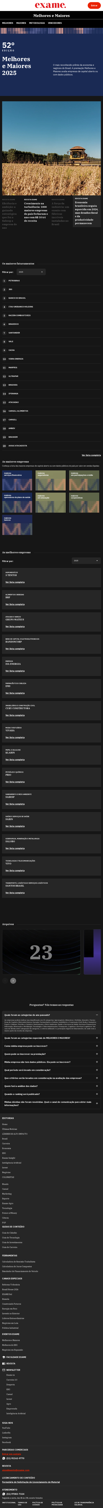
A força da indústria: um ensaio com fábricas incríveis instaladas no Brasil (60, 214)
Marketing (7, 1194)
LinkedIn (6, 1433)
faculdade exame (16, 1357)
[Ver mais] (97, 1038)
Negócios (6, 1172)
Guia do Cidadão (9, 1233)
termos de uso (22, 1504)
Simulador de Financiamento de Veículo (20, 1271)
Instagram (7, 1437)
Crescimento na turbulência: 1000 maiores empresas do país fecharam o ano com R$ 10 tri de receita (36, 212)
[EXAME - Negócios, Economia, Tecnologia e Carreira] (50, 5)
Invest (5, 1167)
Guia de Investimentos (12, 1242)
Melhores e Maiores (51, 15)
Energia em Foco (9, 1309)
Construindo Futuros (11, 1304)
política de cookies (37, 1504)
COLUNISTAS (8, 1177)
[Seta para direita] (13, 981)
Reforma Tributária (11, 1284)
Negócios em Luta (10, 1323)
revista (10, 1363)
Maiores (21, 23)
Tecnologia (7, 1208)
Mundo (5, 1184)
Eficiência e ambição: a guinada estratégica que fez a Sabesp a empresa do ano (9, 215)
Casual (5, 1189)
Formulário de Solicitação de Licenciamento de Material (31, 1482)
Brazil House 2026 (10, 1289)
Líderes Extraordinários (13, 1318)
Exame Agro (7, 1203)
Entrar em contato (11, 1454)
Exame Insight (8, 1158)
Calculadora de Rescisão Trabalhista (18, 1261)
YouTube (6, 1428)
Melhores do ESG (10, 1345)
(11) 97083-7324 (15, 1494)
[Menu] (4, 5)
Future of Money (9, 1213)
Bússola (5, 1299)
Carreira (6, 1143)
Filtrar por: (7, 272)
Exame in (10, 1375)
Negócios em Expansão (12, 1350)
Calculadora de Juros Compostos (17, 1266)
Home (5, 1124)
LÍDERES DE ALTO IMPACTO (14, 1134)
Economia (6, 1148)
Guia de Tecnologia (11, 1237)
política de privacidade (57, 1504)
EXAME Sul (7, 1294)
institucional (9, 1503)
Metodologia (37, 23)
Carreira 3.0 (11, 1380)
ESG (4, 1153)
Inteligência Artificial (11, 1163)
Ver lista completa (91, 455)
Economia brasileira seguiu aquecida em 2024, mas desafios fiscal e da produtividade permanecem (86, 213)
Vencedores (55, 23)
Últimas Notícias (9, 1129)
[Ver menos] (97, 1015)
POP (4, 1222)
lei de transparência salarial (84, 1504)
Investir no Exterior (11, 1313)
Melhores (7, 23)
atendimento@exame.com (15, 1470)
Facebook (6, 1442)
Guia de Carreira (9, 1247)
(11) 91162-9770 (15, 1458)
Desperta (10, 1384)
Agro (8, 1404)
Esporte (5, 1198)
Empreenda (11, 1409)
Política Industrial (10, 1328)
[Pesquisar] (11, 5)
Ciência (5, 1218)
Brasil (5, 1139)
